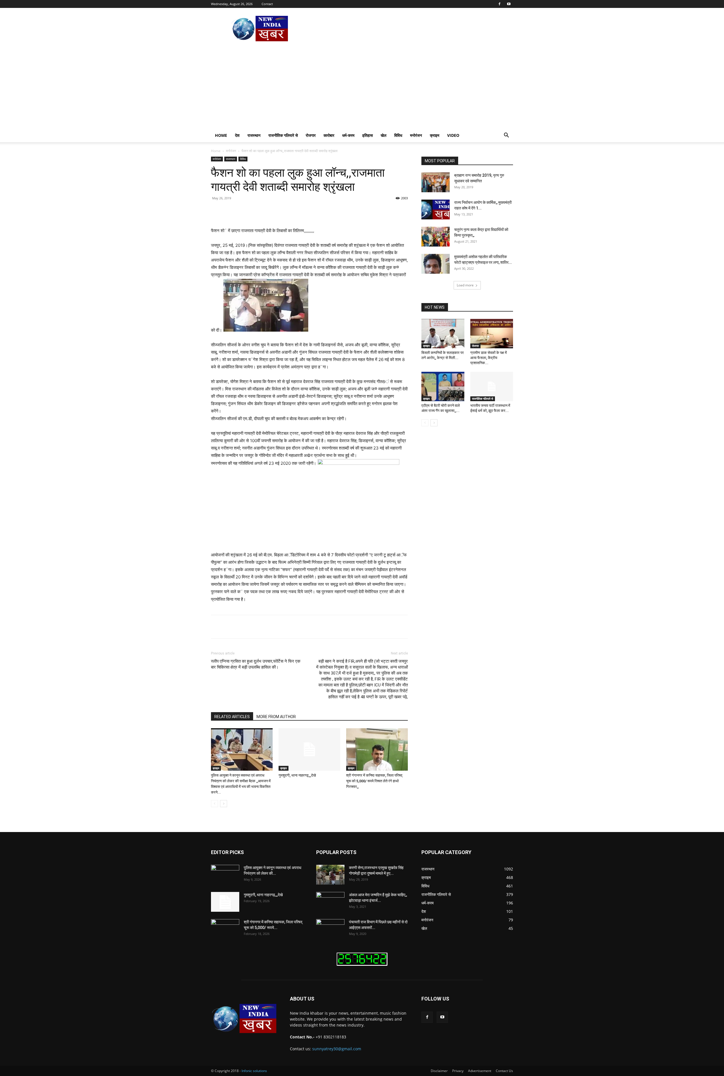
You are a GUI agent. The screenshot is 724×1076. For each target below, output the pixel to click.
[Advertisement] (362, 86)
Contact (267, 4)
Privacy (458, 1070)
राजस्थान (253, 135)
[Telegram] (328, 211)
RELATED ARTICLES (232, 716)
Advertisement (479, 1070)
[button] (506, 136)
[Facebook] (499, 4)
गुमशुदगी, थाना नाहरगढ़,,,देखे (297, 775)
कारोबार (329, 135)
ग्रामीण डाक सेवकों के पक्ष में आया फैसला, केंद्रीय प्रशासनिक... (488, 358)
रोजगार (311, 135)
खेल (383, 135)
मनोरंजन (416, 135)
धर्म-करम (348, 135)
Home (221, 135)
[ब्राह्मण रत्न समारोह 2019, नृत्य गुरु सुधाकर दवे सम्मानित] (435, 182)
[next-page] (223, 803)
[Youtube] (509, 4)
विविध (398, 135)
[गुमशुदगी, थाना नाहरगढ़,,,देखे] (309, 749)
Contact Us (504, 1070)
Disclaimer (439, 1070)
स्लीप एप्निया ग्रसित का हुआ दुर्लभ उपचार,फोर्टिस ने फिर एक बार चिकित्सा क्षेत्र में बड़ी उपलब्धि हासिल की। (255, 664)
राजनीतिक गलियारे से (283, 135)
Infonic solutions (254, 1070)
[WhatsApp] (289, 211)
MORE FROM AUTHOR (276, 716)
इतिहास (367, 135)
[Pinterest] (276, 211)
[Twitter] (263, 211)
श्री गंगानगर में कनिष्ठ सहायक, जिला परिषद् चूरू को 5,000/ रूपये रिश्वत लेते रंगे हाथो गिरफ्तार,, (374, 781)
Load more (465, 285)
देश (237, 135)
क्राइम (434, 135)
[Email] (315, 211)
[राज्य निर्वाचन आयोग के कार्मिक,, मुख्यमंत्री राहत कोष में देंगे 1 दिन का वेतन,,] (435, 209)
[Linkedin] (302, 211)
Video (453, 135)
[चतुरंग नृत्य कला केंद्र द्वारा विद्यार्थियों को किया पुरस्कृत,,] (435, 237)
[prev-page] (214, 803)
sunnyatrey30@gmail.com (336, 1048)
